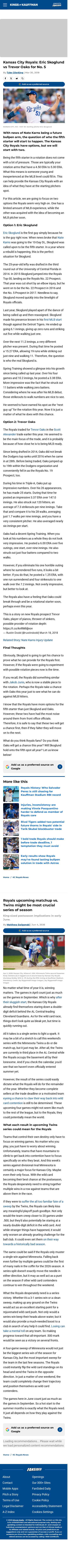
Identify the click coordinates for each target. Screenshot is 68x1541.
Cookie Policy (40, 1500)
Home (6, 877)
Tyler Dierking (15, 72)
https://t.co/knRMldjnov (18, 628)
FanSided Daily (41, 1488)
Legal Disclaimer (13, 1506)
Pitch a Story (10, 1494)
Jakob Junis (16, 682)
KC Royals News (20, 877)
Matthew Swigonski (18, 924)
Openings (38, 1477)
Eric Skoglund (11, 232)
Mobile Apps (10, 1488)
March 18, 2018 (49, 632)
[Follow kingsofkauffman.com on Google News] (60, 766)
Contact (7, 1482)
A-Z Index (9, 1512)
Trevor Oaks (38, 429)
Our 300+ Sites (41, 1482)
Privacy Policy (40, 1494)
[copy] (22, 78)
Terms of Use (11, 1500)
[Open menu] (5, 5)
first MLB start (52, 319)
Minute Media (18, 1520)
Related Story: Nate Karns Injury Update (28, 640)
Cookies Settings (42, 1512)
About (6, 1477)
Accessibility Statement (47, 1506)
